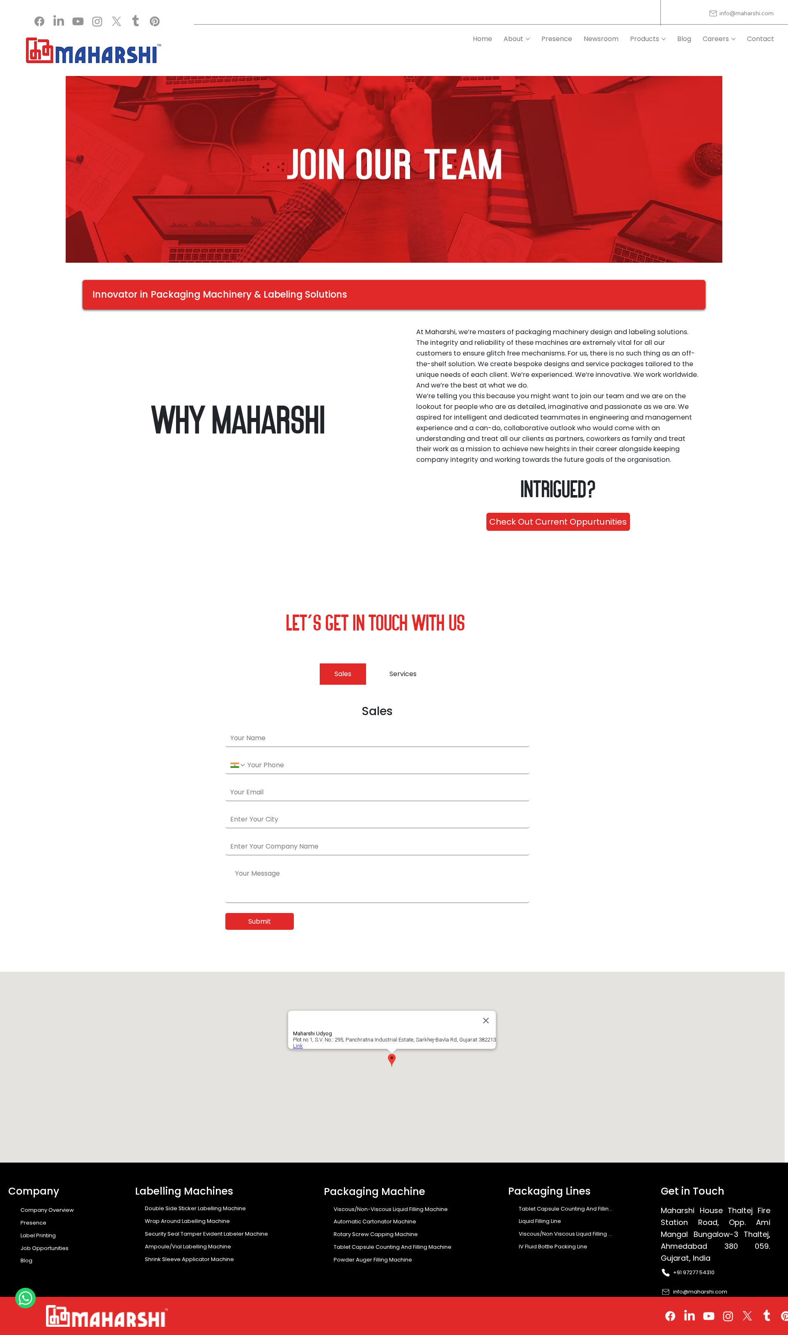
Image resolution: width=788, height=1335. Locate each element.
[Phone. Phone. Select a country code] (238, 765)
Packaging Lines (549, 1191)
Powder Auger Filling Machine (373, 1260)
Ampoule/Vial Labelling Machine (188, 1246)
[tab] (343, 674)
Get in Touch (692, 1191)
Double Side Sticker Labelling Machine (195, 1208)
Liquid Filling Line (540, 1221)
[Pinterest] (154, 21)
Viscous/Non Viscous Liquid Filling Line (566, 1234)
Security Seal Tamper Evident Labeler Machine (206, 1234)
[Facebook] (39, 21)
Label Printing (38, 1235)
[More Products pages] (664, 39)
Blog (26, 1260)
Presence (33, 1223)
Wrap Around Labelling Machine (187, 1221)
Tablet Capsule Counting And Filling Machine (392, 1247)
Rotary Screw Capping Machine (376, 1234)
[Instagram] (97, 21)
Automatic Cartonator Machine (375, 1221)
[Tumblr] (135, 21)
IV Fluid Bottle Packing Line (553, 1246)
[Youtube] (78, 21)
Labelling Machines (184, 1191)
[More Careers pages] (733, 39)
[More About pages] (528, 39)
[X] (116, 21)
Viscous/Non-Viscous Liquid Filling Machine (391, 1209)
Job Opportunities (45, 1248)
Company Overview (47, 1210)
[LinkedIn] (58, 21)
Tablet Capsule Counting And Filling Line (566, 1209)
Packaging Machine (374, 1191)
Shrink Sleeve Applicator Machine (189, 1259)
